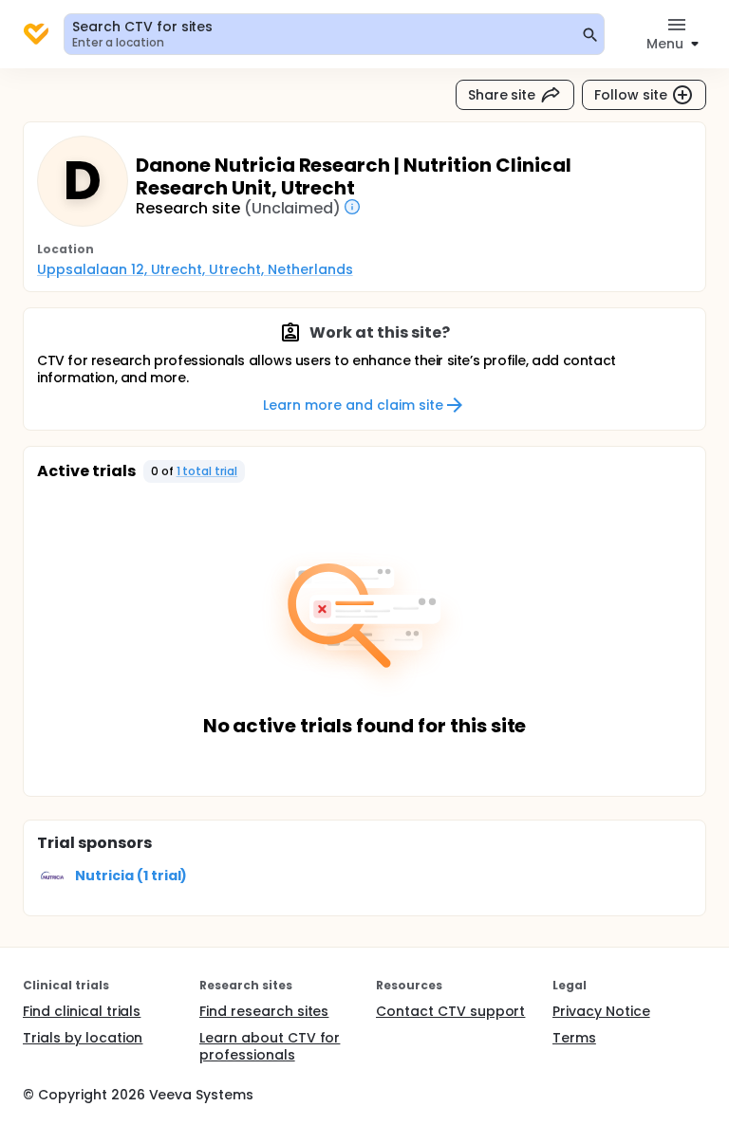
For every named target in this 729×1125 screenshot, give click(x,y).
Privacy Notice (601, 1011)
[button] (194, 471)
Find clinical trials (81, 1011)
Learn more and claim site (352, 405)
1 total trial (207, 471)
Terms (574, 1037)
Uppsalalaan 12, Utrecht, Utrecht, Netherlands (195, 269)
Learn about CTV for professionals (269, 1046)
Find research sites (263, 1011)
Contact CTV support (450, 1011)
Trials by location (82, 1037)
